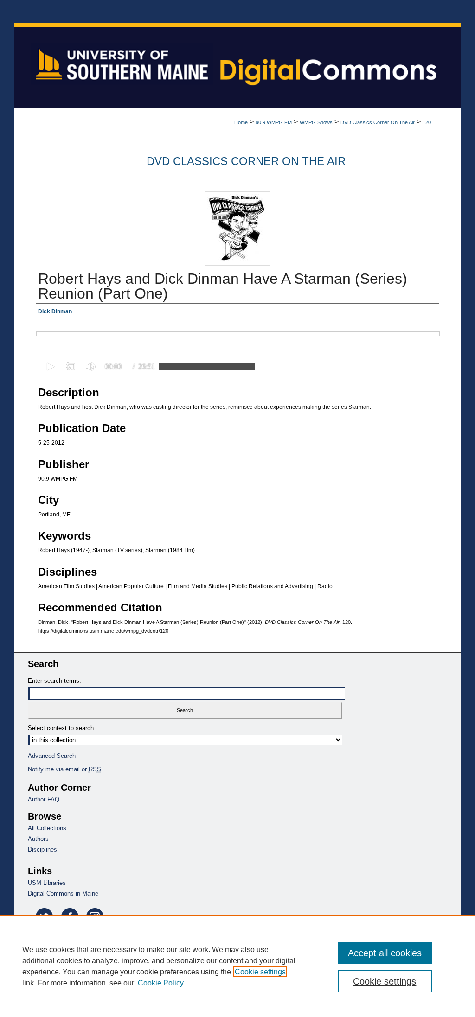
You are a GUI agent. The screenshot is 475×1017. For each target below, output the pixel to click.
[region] (237, 966)
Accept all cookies (385, 953)
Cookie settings (260, 972)
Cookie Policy (161, 983)
